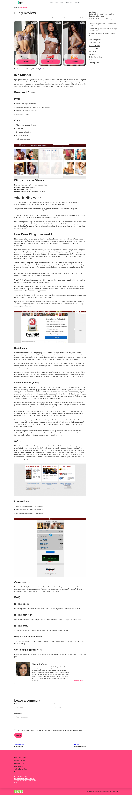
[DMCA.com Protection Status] (18, 791)
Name (16, 703)
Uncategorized (94, 63)
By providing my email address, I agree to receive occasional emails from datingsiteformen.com (49, 730)
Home (16, 7)
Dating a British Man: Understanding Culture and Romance (101, 15)
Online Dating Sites (56, 3)
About (77, 3)
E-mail (54, 703)
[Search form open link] (117, 3)
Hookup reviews (94, 45)
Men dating (93, 54)
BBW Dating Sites (95, 40)
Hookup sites (93, 48)
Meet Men (92, 51)
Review (68, 3)
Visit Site (26, 61)
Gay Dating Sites (94, 43)
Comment (18, 713)
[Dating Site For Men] (31, 3)
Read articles (78, 680)
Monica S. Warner (46, 69)
